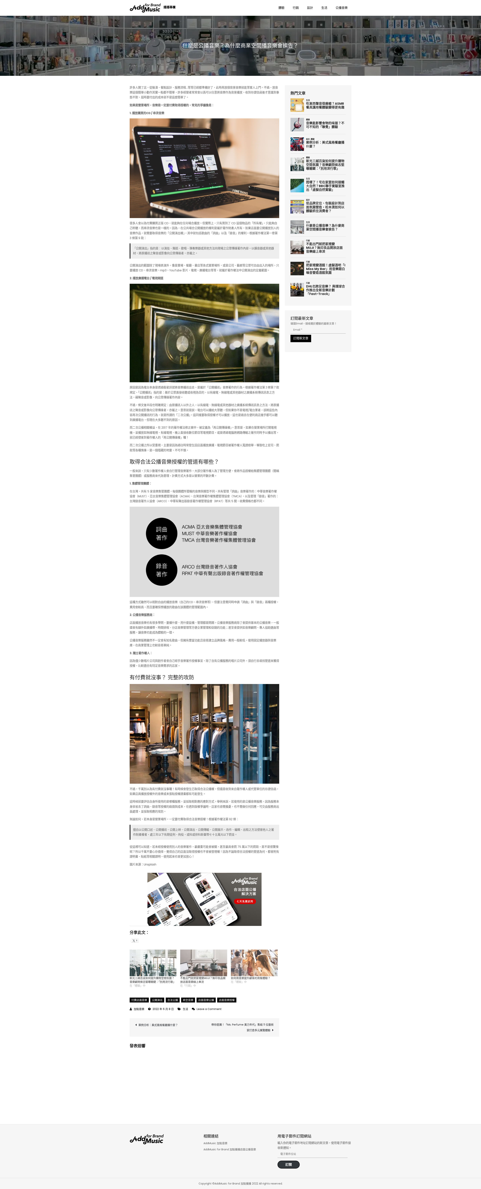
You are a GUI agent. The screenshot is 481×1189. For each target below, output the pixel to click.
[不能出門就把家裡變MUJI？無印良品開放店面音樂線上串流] (203, 963)
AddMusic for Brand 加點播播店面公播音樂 (229, 1149)
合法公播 (172, 1000)
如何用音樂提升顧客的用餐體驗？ (250, 978)
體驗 (281, 8)
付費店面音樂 (139, 1000)
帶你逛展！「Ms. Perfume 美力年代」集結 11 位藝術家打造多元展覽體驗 (242, 1027)
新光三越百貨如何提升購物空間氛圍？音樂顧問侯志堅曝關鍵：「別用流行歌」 (153, 980)
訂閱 (288, 1164)
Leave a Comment (209, 1009)
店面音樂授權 (227, 1000)
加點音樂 (139, 1009)
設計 (310, 8)
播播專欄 (169, 7)
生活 (324, 8)
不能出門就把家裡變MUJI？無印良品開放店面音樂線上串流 (202, 980)
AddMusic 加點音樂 (215, 1143)
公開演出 (157, 1000)
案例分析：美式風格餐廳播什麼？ (158, 1025)
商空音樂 (188, 1000)
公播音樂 (342, 8)
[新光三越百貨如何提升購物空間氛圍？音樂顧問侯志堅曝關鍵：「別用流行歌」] (153, 963)
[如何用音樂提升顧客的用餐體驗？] (254, 963)
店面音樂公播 (206, 1000)
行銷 (296, 8)
